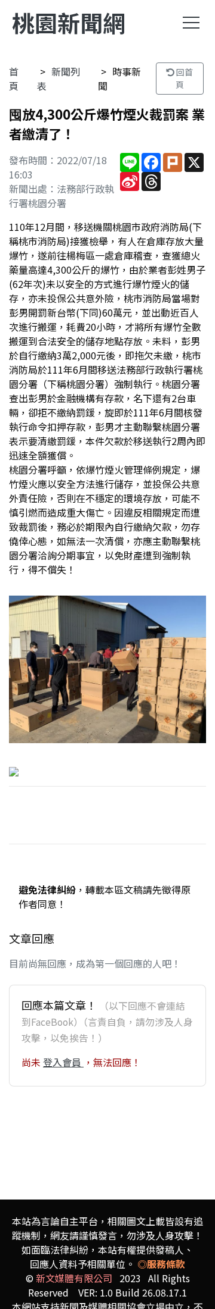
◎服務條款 (161, 1264)
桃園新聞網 (68, 22)
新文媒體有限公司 (74, 1278)
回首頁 (183, 78)
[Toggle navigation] (191, 22)
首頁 (14, 78)
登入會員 (63, 1062)
